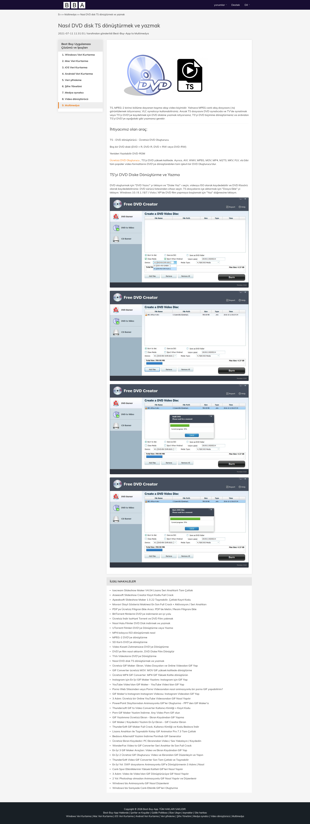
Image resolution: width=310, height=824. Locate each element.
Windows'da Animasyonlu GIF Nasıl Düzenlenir (140, 783)
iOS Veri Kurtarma (124, 816)
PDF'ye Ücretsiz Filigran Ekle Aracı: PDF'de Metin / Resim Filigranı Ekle (154, 609)
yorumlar (219, 4)
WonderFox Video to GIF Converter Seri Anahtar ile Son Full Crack (151, 745)
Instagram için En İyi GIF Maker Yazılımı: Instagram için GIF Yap (150, 679)
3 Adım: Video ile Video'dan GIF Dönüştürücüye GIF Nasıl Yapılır (150, 773)
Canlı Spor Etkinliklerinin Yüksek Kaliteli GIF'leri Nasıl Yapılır (147, 769)
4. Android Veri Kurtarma (77, 73)
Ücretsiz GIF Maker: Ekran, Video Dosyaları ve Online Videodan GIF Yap (155, 665)
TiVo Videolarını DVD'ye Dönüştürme (134, 656)
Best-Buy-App (122, 33)
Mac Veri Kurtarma (103, 816)
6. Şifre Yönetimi (72, 86)
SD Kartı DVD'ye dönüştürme (129, 642)
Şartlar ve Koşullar (140, 812)
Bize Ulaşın (175, 812)
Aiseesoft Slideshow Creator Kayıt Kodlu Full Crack (142, 595)
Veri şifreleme (168, 816)
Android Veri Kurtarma (147, 816)
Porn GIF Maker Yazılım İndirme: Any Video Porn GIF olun (146, 712)
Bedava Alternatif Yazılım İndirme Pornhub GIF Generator (146, 736)
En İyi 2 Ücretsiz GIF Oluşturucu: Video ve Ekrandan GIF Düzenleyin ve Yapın (157, 754)
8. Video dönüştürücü (75, 98)
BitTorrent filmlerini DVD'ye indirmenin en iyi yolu (141, 613)
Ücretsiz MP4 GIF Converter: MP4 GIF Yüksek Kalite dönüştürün (150, 675)
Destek (235, 4)
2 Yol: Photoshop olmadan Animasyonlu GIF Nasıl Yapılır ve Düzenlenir (154, 778)
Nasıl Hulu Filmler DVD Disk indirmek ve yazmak (141, 623)
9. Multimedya (70, 105)
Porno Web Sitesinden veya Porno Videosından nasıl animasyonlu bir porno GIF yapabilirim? (167, 689)
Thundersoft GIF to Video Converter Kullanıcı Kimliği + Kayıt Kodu (151, 708)
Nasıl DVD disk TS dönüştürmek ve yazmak (138, 660)
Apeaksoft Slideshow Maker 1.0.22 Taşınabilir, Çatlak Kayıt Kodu (151, 599)
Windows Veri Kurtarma (78, 816)
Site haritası (201, 812)
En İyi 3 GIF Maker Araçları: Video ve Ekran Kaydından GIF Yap (149, 750)
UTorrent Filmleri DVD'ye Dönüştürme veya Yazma (142, 627)
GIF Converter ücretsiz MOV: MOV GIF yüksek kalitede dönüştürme (152, 670)
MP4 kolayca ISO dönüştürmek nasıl (133, 632)
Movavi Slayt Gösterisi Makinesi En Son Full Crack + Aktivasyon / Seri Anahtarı (159, 604)
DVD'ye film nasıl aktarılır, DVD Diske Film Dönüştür (143, 651)
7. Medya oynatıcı (73, 92)
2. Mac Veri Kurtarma (75, 61)
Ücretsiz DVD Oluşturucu (125, 160)
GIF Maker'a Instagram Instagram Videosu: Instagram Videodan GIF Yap (155, 693)
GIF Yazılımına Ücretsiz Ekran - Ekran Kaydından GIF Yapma (148, 717)
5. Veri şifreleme (72, 80)
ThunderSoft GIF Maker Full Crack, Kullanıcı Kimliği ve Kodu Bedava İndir (155, 726)
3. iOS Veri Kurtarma (74, 67)
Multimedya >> (72, 14)
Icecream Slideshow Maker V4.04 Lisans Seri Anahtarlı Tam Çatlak (152, 590)
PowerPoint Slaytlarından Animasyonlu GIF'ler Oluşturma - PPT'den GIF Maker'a (160, 703)
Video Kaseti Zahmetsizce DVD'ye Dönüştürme (140, 646)
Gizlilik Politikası (159, 812)
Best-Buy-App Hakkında (116, 812)
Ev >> (61, 14)
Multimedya (141, 33)
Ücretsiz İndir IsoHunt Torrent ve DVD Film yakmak (142, 618)
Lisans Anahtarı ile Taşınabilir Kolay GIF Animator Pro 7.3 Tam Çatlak (154, 731)
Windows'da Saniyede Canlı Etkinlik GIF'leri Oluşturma (145, 788)
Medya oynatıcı (201, 816)
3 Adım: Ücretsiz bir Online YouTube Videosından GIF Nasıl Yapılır (151, 698)
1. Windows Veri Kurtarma (78, 54)
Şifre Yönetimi (184, 816)
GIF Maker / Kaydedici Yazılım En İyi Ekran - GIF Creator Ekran (149, 722)
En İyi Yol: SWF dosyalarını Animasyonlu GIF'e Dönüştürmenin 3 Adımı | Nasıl (158, 764)
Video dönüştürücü (220, 816)
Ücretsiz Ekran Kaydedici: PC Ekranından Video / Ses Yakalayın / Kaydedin (156, 740)
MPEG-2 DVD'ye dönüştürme (129, 637)
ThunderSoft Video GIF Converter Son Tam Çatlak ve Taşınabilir (150, 759)
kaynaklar (188, 812)
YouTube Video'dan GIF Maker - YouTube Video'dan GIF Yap (148, 684)
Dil (246, 4)
